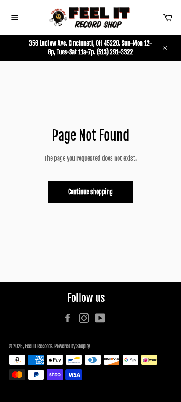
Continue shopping (90, 192)
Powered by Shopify (72, 346)
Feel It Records (38, 346)
